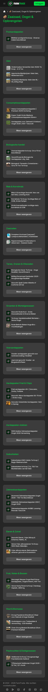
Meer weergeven (24, 47)
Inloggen (39, 3)
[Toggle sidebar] (4, 3)
